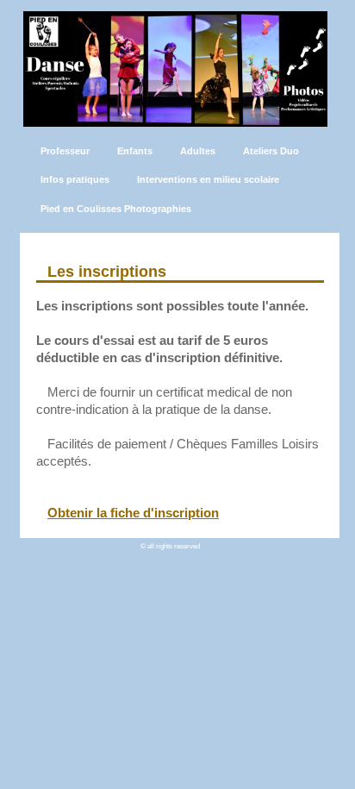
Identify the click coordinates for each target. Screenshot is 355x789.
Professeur (65, 151)
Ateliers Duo (271, 151)
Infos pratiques (74, 179)
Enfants (135, 151)
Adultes (197, 151)
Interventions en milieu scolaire (208, 179)
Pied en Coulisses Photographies (115, 209)
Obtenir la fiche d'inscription (133, 512)
